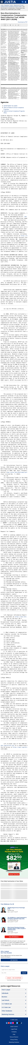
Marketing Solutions (8, 1014)
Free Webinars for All (7, 904)
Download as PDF (22, 22)
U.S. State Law (6, 1007)
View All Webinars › (14, 936)
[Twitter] (19, 1023)
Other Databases (7, 1011)
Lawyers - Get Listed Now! (14, 978)
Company (14, 1031)
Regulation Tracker (8, 5)
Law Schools (5, 1000)
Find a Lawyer (5, 966)
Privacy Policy (14, 1039)
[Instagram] (13, 1023)
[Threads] (15, 1023)
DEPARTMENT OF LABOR (10, 106)
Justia (2, 5)
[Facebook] (11, 1023)
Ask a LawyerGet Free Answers (6, 952)
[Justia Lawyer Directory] (21, 1023)
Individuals (5, 993)
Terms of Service (14, 1037)
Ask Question (14, 960)
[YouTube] (9, 1023)
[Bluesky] (17, 1023)
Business (4, 997)
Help (14, 1034)
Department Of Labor (19, 5)
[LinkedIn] (7, 1023)
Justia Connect (14, 1026)
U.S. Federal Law (7, 1004)
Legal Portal (14, 1029)
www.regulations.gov (7, 745)
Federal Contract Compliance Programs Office (11, 6)
